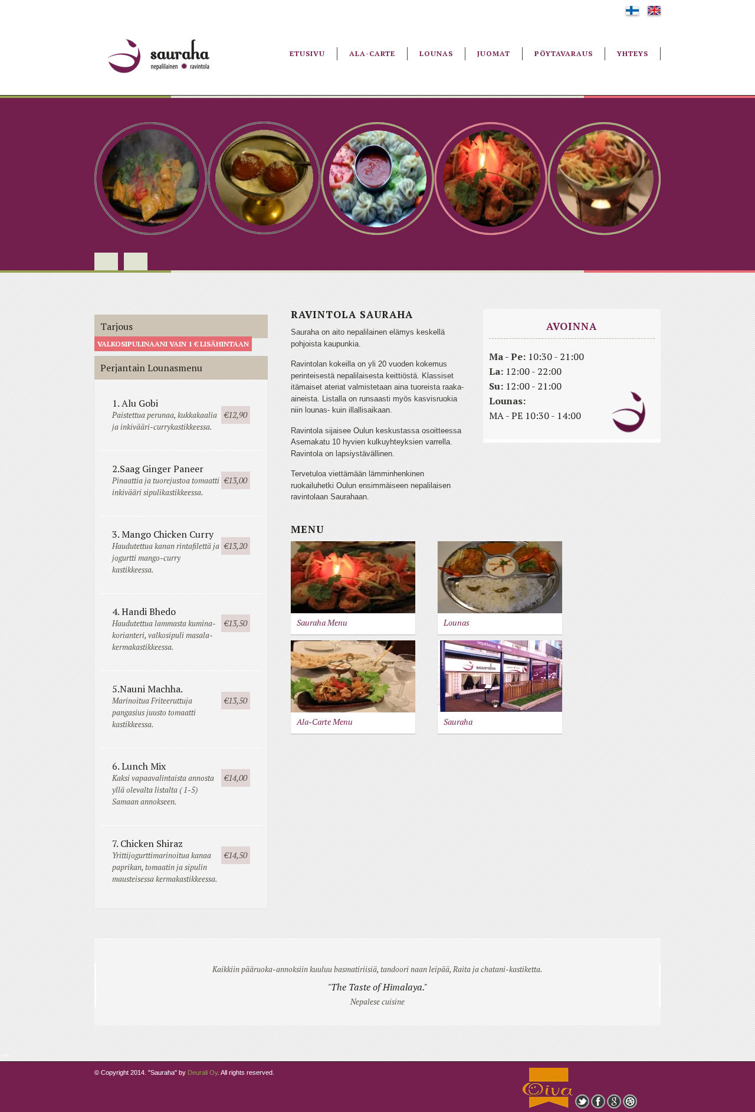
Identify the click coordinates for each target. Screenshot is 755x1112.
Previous (106, 261)
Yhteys (632, 53)
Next (135, 261)
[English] (654, 12)
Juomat (493, 53)
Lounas (436, 53)
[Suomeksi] (632, 12)
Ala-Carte (372, 53)
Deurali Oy (203, 1072)
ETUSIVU (307, 53)
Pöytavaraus (563, 53)
